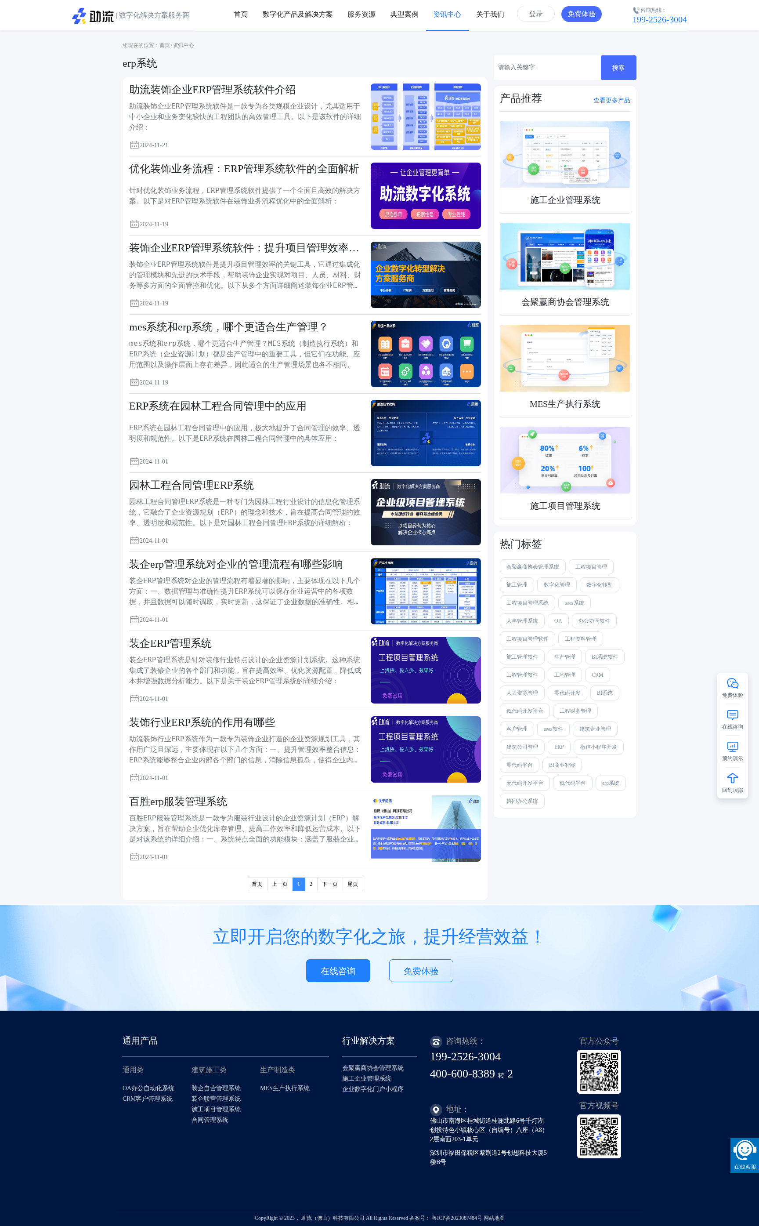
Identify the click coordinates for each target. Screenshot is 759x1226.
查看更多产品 (611, 100)
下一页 (330, 884)
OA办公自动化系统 (148, 1088)
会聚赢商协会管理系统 (373, 1068)
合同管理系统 (210, 1120)
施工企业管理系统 (366, 1078)
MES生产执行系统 (285, 1088)
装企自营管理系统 (216, 1088)
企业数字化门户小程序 (373, 1089)
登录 (536, 14)
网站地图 (494, 1218)
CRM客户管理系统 (148, 1098)
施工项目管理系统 (216, 1109)
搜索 (618, 68)
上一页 (280, 884)
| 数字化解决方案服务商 (151, 15)
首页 (164, 45)
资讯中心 (183, 45)
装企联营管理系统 (216, 1098)
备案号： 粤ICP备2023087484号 (445, 1218)
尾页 (352, 884)
